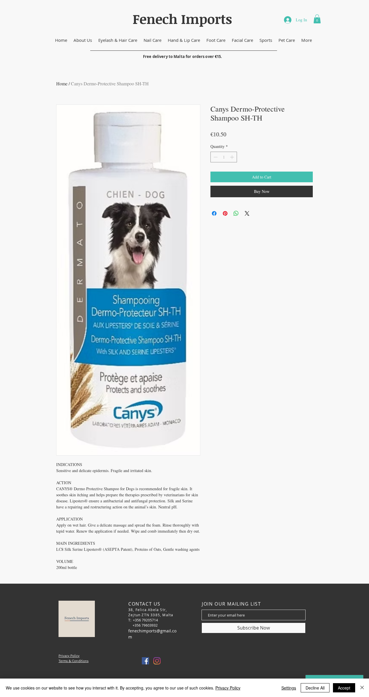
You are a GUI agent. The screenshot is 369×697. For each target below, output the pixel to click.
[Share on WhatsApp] (236, 213)
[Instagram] (157, 660)
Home (61, 83)
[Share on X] (247, 213)
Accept (344, 688)
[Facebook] (145, 660)
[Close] (362, 687)
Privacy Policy (227, 688)
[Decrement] (215, 157)
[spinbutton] (224, 157)
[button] (317, 18)
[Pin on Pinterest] (225, 213)
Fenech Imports (182, 19)
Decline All (315, 688)
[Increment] (232, 157)
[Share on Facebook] (214, 213)
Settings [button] (288, 688)
